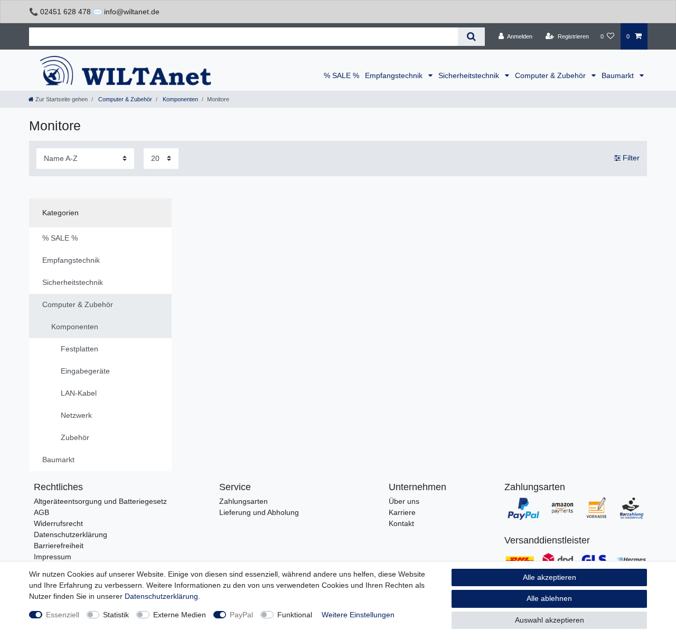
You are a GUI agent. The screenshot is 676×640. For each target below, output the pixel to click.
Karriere (402, 512)
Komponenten (179, 99)
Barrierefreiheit (58, 545)
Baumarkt (619, 75)
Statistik (116, 614)
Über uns (404, 501)
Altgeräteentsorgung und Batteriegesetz (100, 501)
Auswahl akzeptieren (549, 620)
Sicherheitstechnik (469, 75)
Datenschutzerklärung (70, 534)
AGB (41, 512)
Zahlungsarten (243, 501)
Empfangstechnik (395, 75)
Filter (630, 158)
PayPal (241, 614)
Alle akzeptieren (549, 577)
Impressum (52, 556)
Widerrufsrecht (58, 523)
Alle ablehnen (549, 598)
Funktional (294, 614)
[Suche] (471, 36)
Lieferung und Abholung (259, 512)
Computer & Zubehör (551, 75)
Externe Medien (179, 614)
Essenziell (62, 614)
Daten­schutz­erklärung (161, 596)
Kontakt (401, 523)
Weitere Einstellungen (358, 614)
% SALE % (341, 75)
